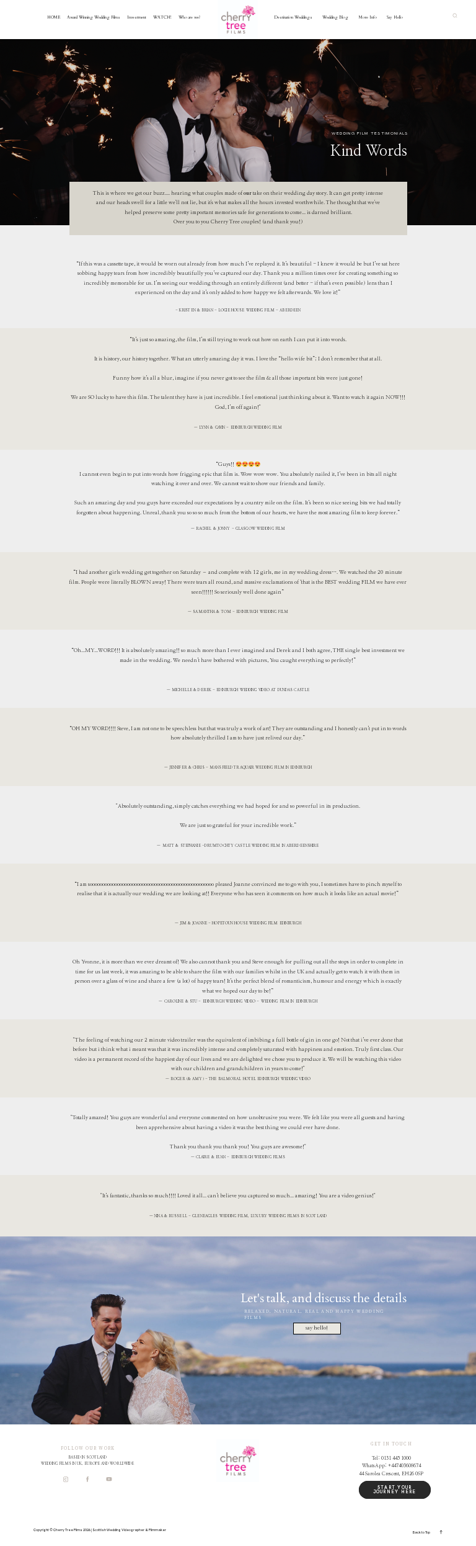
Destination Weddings (293, 17)
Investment (136, 17)
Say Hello (395, 17)
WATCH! (162, 17)
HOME (54, 17)
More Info (368, 17)
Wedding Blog (335, 17)
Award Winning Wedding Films (93, 17)
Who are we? (189, 17)
